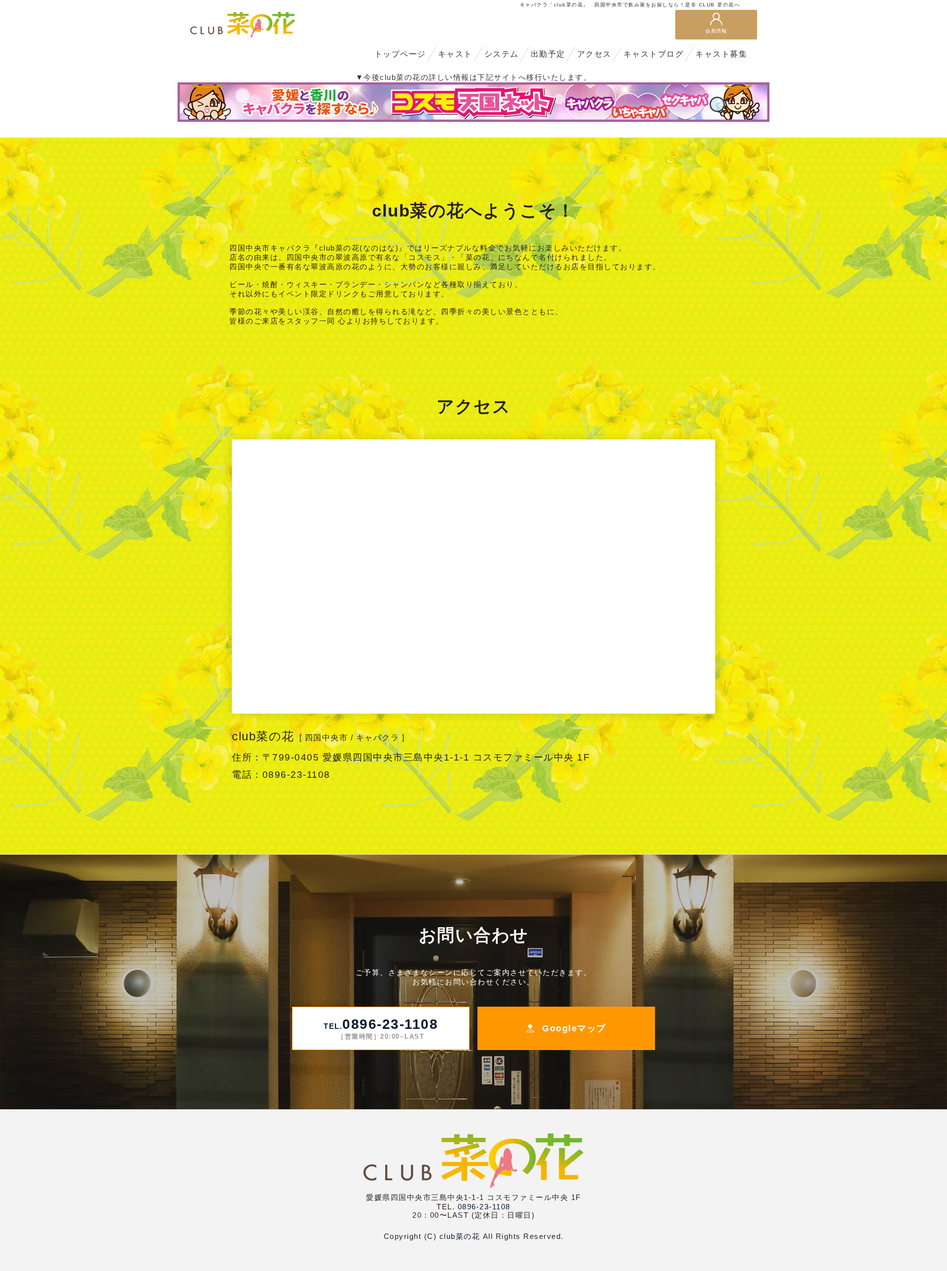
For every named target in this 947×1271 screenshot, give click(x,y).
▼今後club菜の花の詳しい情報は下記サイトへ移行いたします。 (474, 77)
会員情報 (716, 31)
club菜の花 (459, 1236)
